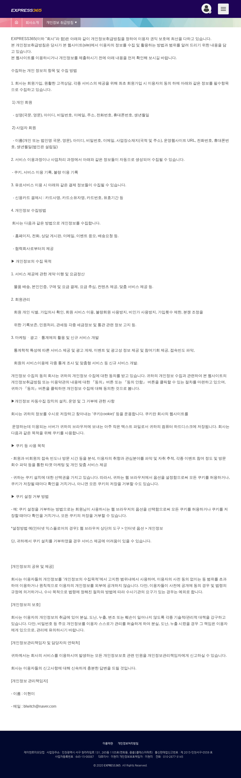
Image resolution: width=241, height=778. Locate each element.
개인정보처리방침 (128, 743)
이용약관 (108, 743)
